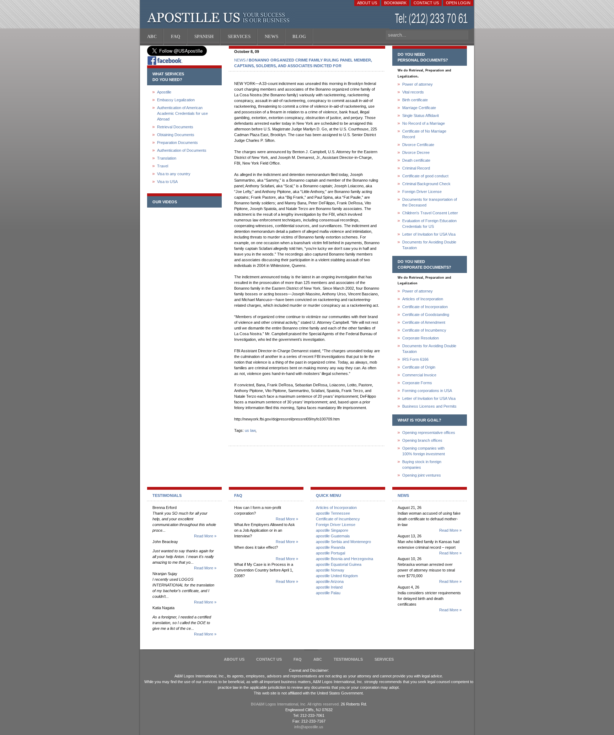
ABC (317, 659)
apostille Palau (328, 593)
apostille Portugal (330, 553)
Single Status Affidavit (420, 115)
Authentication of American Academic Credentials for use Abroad (182, 113)
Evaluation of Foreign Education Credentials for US (429, 224)
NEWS (240, 60)
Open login (458, 3)
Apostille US (220, 18)
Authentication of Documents (181, 150)
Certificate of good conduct (425, 176)
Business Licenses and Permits (429, 406)
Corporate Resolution (420, 338)
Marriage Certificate (419, 108)
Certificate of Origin (418, 367)
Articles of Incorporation (422, 299)
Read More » (205, 536)
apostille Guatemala (333, 536)
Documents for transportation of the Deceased (429, 202)
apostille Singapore (332, 530)
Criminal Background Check (426, 184)
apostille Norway (330, 570)
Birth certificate (415, 100)
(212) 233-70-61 (432, 19)
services (384, 659)
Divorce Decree (416, 152)
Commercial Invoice (419, 375)
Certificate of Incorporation (425, 307)
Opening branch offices (422, 440)
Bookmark (395, 3)
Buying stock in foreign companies (421, 465)
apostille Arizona (330, 581)
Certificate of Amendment (423, 322)
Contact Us (426, 3)
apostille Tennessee (333, 513)
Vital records (413, 92)
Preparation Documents (177, 142)
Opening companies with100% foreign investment (423, 451)
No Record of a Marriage (423, 123)
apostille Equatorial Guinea (338, 564)
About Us (367, 3)
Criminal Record (416, 168)
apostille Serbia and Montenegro (343, 542)
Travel (162, 166)
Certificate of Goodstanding (425, 314)
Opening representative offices (428, 432)
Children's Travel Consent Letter (430, 213)
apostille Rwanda (330, 547)
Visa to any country (173, 174)
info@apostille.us (308, 727)
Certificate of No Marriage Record (424, 134)
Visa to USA (167, 181)
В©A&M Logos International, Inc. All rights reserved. (295, 704)
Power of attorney (417, 84)
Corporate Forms (417, 383)
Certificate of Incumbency (424, 330)
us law (250, 430)
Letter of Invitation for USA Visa (429, 234)
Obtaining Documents (175, 135)
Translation (166, 158)
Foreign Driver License (422, 191)
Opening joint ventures (421, 475)
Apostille (164, 92)
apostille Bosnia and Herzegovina (344, 559)
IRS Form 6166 (415, 359)
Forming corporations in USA (427, 390)
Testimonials (348, 659)
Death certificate (416, 160)
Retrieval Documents (175, 127)
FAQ (297, 659)
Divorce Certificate (418, 145)
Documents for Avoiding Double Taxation (429, 245)
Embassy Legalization (176, 100)
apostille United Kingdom (337, 576)
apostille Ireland (329, 587)
